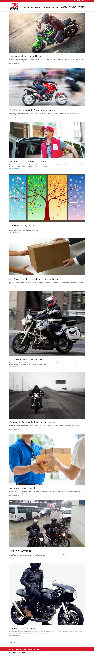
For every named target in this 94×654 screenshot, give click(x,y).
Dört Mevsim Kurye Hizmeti (22, 225)
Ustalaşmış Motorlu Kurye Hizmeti (26, 56)
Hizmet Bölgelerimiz (64, 7)
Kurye (32, 7)
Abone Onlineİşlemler (81, 7)
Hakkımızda (38, 7)
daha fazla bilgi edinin (14, 63)
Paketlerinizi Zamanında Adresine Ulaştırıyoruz (32, 109)
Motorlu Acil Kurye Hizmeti (22, 488)
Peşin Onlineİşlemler (72, 7)
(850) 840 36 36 (79, 1)
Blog (53, 7)
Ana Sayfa (26, 7)
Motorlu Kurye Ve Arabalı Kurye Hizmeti (28, 161)
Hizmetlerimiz (46, 7)
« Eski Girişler (12, 642)
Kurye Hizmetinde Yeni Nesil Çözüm (27, 359)
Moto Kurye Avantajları (20, 550)
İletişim (57, 7)
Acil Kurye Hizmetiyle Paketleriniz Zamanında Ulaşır (34, 278)
